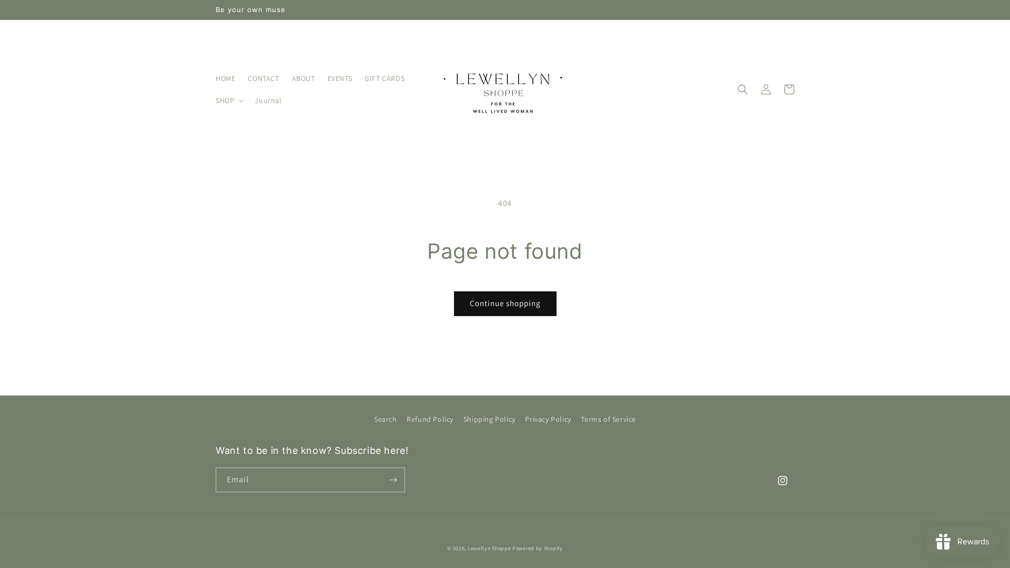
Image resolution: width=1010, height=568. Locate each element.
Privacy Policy (548, 419)
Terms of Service (608, 419)
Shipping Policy (489, 419)
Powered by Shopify (537, 548)
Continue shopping (505, 303)
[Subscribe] (393, 480)
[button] (228, 100)
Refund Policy (430, 419)
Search (385, 419)
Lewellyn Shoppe (489, 548)
